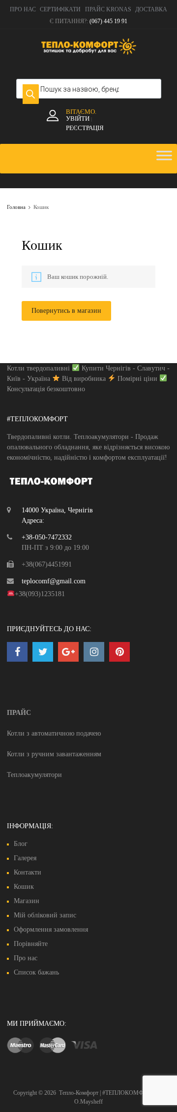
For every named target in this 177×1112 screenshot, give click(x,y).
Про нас (25, 958)
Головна (16, 207)
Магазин (26, 901)
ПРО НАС (23, 9)
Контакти (27, 872)
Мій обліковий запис (45, 915)
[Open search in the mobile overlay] (88, 88)
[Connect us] (17, 651)
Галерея (25, 858)
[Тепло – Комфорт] (88, 52)
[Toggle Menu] (164, 159)
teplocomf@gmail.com (54, 581)
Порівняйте (31, 943)
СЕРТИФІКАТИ (60, 9)
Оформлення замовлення (51, 929)
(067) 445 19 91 (108, 21)
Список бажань (36, 972)
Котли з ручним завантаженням (54, 754)
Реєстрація (85, 128)
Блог (21, 843)
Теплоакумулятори (34, 774)
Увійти (77, 118)
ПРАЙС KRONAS (108, 9)
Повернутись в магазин (66, 310)
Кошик (24, 886)
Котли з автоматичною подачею (54, 733)
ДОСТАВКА (151, 9)
